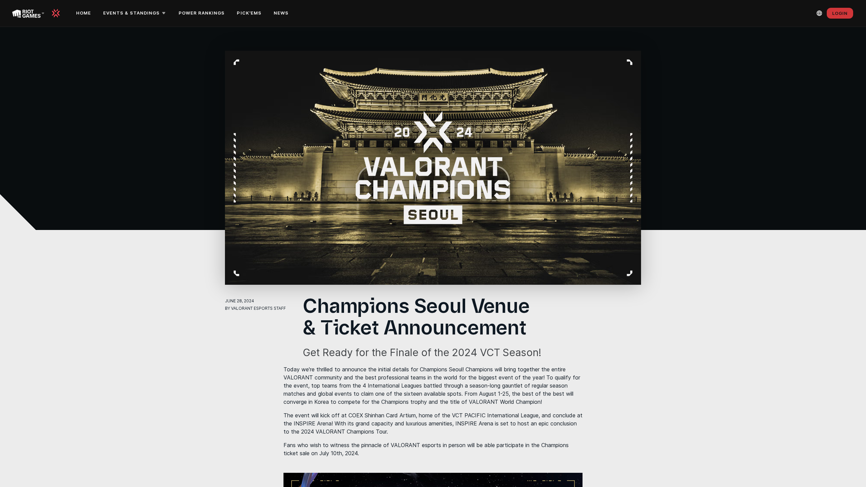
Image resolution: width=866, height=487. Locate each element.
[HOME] (58, 13)
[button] (135, 13)
